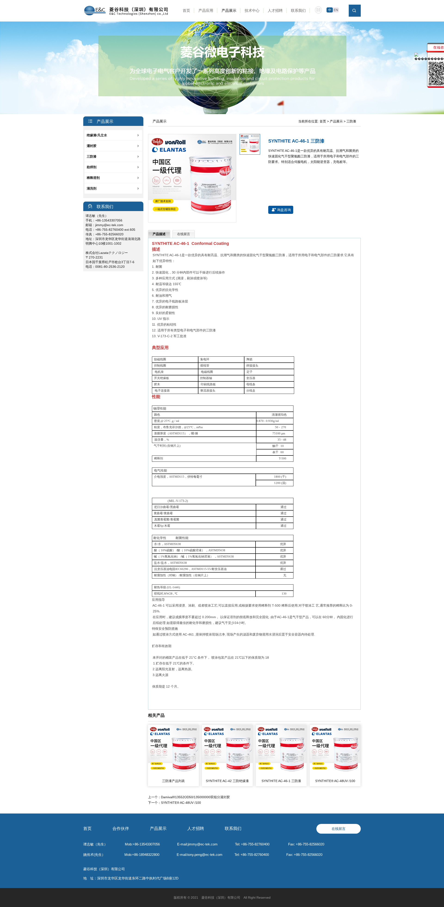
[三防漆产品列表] (173, 774)
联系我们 (298, 10)
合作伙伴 (120, 828)
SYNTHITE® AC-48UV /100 (335, 781)
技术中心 (252, 10)
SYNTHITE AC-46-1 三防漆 (281, 781)
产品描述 (159, 234)
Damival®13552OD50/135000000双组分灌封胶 (195, 797)
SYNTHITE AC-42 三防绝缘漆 (227, 781)
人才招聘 (275, 10)
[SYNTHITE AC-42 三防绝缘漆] (227, 774)
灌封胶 (91, 146)
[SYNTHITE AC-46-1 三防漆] (281, 774)
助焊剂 (91, 167)
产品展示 (229, 10)
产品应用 (205, 10)
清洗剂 (91, 188)
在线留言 (183, 234)
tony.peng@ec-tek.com (204, 855)
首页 (186, 10)
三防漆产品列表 (173, 781)
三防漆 (91, 156)
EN (336, 10)
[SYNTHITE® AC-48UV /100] (335, 774)
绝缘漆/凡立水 (97, 135)
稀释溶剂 (93, 178)
